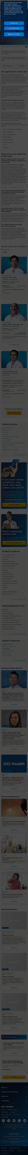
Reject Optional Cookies (14, 28)
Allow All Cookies (14, 23)
